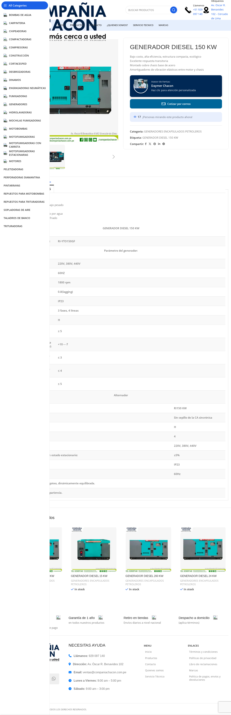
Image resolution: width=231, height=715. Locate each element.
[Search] (173, 9)
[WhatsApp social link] (53, 678)
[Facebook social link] (146, 144)
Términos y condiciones (203, 651)
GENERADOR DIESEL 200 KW (144, 575)
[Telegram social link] (163, 144)
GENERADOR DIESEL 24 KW (198, 575)
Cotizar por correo (179, 104)
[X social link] (150, 144)
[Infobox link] (86, 617)
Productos (151, 658)
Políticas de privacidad (202, 658)
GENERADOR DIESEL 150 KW (160, 137)
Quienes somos (154, 670)
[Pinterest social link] (154, 144)
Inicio (148, 651)
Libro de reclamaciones (203, 664)
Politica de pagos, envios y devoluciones (205, 678)
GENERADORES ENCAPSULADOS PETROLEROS (173, 131)
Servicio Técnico (154, 676)
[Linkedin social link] (159, 144)
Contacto (150, 664)
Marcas (193, 670)
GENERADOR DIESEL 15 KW (89, 575)
